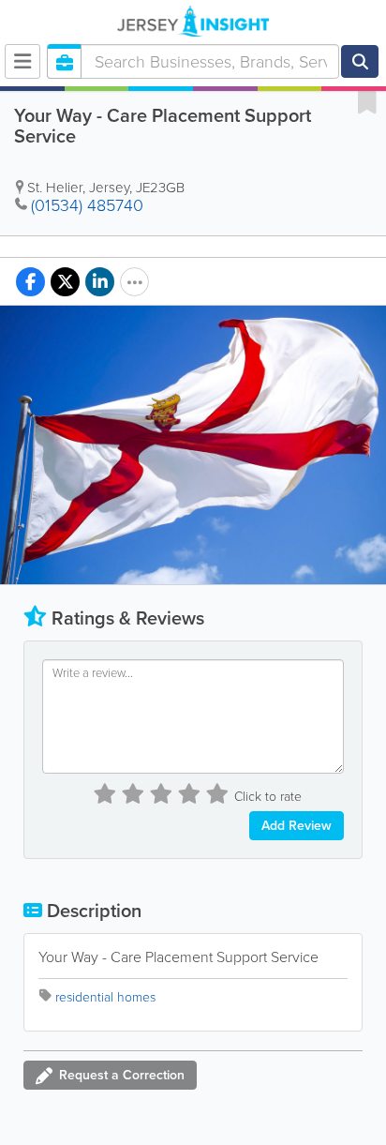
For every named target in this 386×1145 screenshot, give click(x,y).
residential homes (105, 997)
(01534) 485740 (87, 205)
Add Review (296, 826)
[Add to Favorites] (367, 101)
